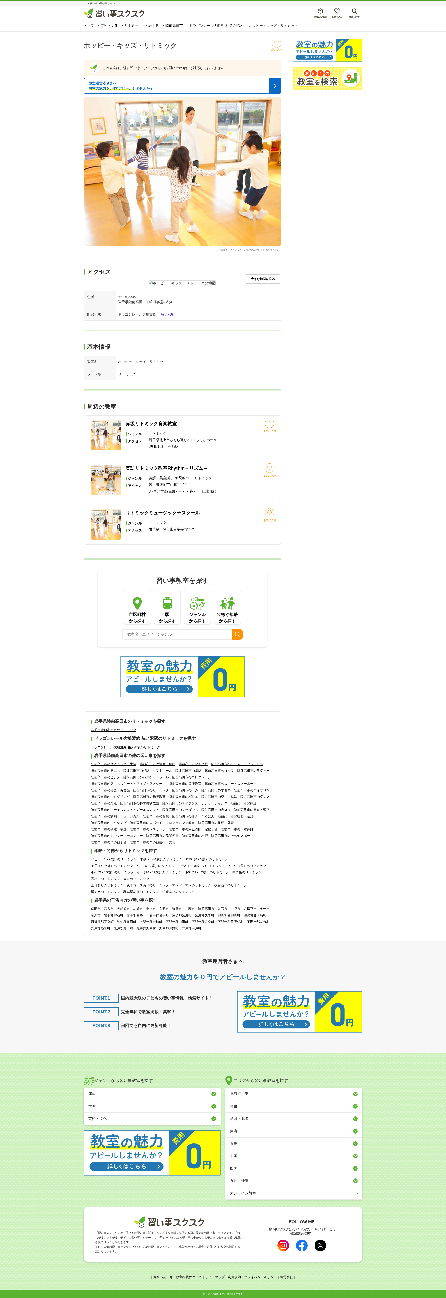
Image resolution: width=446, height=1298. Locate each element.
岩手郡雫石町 (113, 915)
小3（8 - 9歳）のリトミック (245, 866)
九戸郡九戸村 (146, 928)
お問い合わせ (163, 1277)
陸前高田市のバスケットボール (146, 777)
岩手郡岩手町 (159, 915)
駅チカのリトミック (105, 892)
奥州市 (265, 909)
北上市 (151, 909)
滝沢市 (96, 915)
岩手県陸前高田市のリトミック (113, 730)
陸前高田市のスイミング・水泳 (113, 764)
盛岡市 (96, 909)
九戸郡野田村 (123, 928)
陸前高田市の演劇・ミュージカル (115, 816)
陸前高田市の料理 (195, 836)
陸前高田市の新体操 (193, 764)
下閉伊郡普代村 (258, 922)
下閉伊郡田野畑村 (231, 922)
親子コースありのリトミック (148, 885)
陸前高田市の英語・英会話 (110, 790)
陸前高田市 (206, 909)
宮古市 (109, 909)
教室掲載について (189, 1277)
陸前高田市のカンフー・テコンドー (117, 836)
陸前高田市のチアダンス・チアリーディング (194, 803)
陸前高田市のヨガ (185, 790)
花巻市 (138, 909)
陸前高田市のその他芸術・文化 (152, 842)
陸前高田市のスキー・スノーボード (231, 783)
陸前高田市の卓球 (188, 770)
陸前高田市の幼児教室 (149, 797)
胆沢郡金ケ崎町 (255, 915)
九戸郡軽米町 (100, 928)
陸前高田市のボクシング (109, 823)
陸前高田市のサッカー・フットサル (237, 764)
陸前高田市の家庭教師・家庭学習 (193, 829)
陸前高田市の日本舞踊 (237, 829)
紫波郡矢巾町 (204, 915)
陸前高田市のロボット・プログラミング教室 (162, 823)
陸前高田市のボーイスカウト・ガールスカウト (125, 810)
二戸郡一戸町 (191, 928)
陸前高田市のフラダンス (180, 810)
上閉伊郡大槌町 (151, 922)
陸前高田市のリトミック (151, 790)
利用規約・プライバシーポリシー (252, 1277)
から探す (137, 617)
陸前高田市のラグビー (253, 770)
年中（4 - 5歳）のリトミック (207, 859)
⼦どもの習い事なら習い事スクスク (224, 1294)
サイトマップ (215, 1277)
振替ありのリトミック (230, 885)
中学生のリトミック (247, 872)
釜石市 (222, 909)
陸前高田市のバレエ (183, 797)
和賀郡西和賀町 (229, 915)
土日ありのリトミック (107, 885)
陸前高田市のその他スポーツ (232, 836)
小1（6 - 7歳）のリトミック (157, 866)
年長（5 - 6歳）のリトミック (112, 866)
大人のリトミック (136, 879)
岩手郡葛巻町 (136, 915)
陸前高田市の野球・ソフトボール (147, 770)
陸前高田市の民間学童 (162, 836)
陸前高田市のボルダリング (110, 797)
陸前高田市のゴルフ (219, 770)
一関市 (190, 909)
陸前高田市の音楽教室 (185, 783)
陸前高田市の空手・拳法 (219, 797)
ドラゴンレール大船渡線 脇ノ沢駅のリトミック (125, 747)
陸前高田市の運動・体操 (157, 764)
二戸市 (235, 909)
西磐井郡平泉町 (102, 922)
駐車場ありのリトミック (141, 892)
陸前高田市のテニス (105, 770)
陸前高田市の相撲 (156, 816)
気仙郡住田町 (126, 922)
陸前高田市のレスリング (148, 829)
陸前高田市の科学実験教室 (139, 803)
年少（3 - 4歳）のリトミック (161, 859)
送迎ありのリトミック (178, 892)
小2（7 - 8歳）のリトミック (201, 866)
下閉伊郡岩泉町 (203, 922)
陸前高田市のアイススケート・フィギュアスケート (128, 783)
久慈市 (164, 909)
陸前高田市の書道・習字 (252, 810)
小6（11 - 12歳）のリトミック (207, 872)
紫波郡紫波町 (182, 915)
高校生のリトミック (105, 879)
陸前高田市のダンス (255, 797)
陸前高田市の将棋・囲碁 (216, 823)
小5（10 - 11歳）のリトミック (159, 872)
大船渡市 (123, 909)
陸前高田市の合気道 (216, 810)
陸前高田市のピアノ (105, 777)
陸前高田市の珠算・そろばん (193, 816)
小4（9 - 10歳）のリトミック (112, 872)
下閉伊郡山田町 (177, 922)
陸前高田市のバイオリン (252, 790)
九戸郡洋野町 (169, 928)
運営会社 (286, 1277)
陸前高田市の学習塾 (216, 790)
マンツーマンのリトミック (191, 885)
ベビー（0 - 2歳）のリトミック (114, 859)
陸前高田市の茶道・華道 (109, 829)
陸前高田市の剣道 (244, 803)
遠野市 (177, 909)
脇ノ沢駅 (168, 314)
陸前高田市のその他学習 (109, 842)
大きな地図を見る (263, 279)
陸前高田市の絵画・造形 (235, 816)
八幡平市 (250, 909)
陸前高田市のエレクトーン (191, 777)
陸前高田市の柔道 (104, 803)
